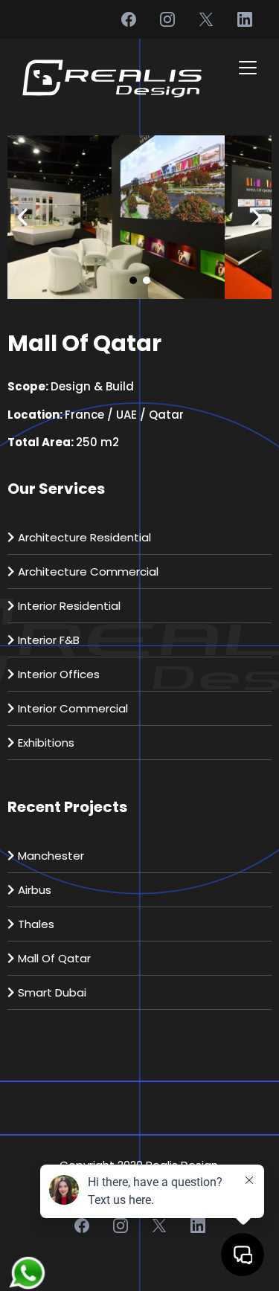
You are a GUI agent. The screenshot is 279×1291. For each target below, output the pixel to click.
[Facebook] (128, 19)
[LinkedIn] (244, 19)
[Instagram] (167, 19)
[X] (206, 19)
